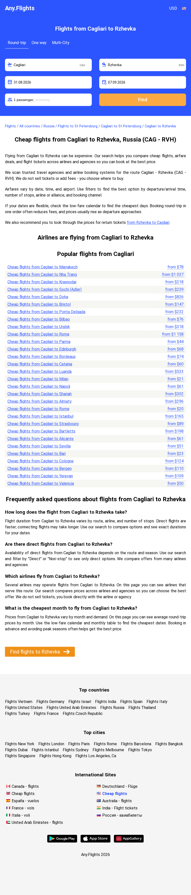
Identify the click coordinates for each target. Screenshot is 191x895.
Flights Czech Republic (83, 713)
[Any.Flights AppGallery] (129, 841)
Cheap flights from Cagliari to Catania (39, 364)
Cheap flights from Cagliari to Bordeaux (41, 356)
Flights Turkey (17, 713)
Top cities (94, 732)
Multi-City (60, 42)
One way (39, 42)
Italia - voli (21, 815)
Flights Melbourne (108, 749)
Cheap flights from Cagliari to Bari (36, 453)
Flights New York (19, 744)
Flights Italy (156, 701)
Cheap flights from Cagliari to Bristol (39, 304)
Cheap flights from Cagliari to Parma (38, 341)
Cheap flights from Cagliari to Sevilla (39, 446)
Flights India (105, 701)
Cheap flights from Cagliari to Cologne (40, 461)
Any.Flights (20, 8)
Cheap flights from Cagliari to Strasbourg (43, 423)
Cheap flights (23, 793)
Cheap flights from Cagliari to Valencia (40, 483)
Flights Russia (112, 707)
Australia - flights (117, 800)
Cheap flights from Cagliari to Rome (38, 408)
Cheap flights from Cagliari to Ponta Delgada (46, 311)
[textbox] (48, 65)
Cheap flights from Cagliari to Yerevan (40, 476)
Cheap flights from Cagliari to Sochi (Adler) (44, 289)
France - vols (23, 808)
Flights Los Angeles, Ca (95, 755)
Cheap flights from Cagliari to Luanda (39, 371)
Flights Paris (79, 744)
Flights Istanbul (45, 749)
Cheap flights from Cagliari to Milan (37, 379)
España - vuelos (25, 800)
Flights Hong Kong (55, 755)
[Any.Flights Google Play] (62, 841)
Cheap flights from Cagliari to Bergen (39, 468)
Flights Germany (50, 701)
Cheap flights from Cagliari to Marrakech (42, 267)
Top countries (94, 690)
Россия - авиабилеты (122, 815)
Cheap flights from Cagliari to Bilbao (38, 319)
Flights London (51, 744)
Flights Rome (105, 744)
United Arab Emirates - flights (37, 822)
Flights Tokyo (140, 749)
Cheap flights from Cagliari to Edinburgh (41, 349)
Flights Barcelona (136, 744)
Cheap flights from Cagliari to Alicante (40, 438)
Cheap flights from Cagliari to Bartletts (41, 431)
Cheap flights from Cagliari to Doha (37, 297)
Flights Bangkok (169, 744)
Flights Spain (131, 701)
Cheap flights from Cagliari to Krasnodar (42, 282)
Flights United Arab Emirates (71, 707)
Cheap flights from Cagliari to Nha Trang (42, 274)
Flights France (46, 713)
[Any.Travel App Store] (95, 841)
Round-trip (17, 42)
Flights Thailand (142, 707)
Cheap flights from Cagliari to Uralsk (38, 326)
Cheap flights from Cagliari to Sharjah (39, 394)
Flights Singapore (20, 755)
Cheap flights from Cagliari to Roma (38, 334)
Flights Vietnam (18, 701)
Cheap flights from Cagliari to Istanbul (40, 416)
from (175, 267)
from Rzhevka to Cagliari (148, 222)
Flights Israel (79, 701)
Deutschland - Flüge (120, 786)
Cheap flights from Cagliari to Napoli (38, 386)
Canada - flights (25, 786)
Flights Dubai (16, 749)
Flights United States (24, 707)
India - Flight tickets (120, 808)
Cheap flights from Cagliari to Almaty (39, 401)
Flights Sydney (76, 749)
